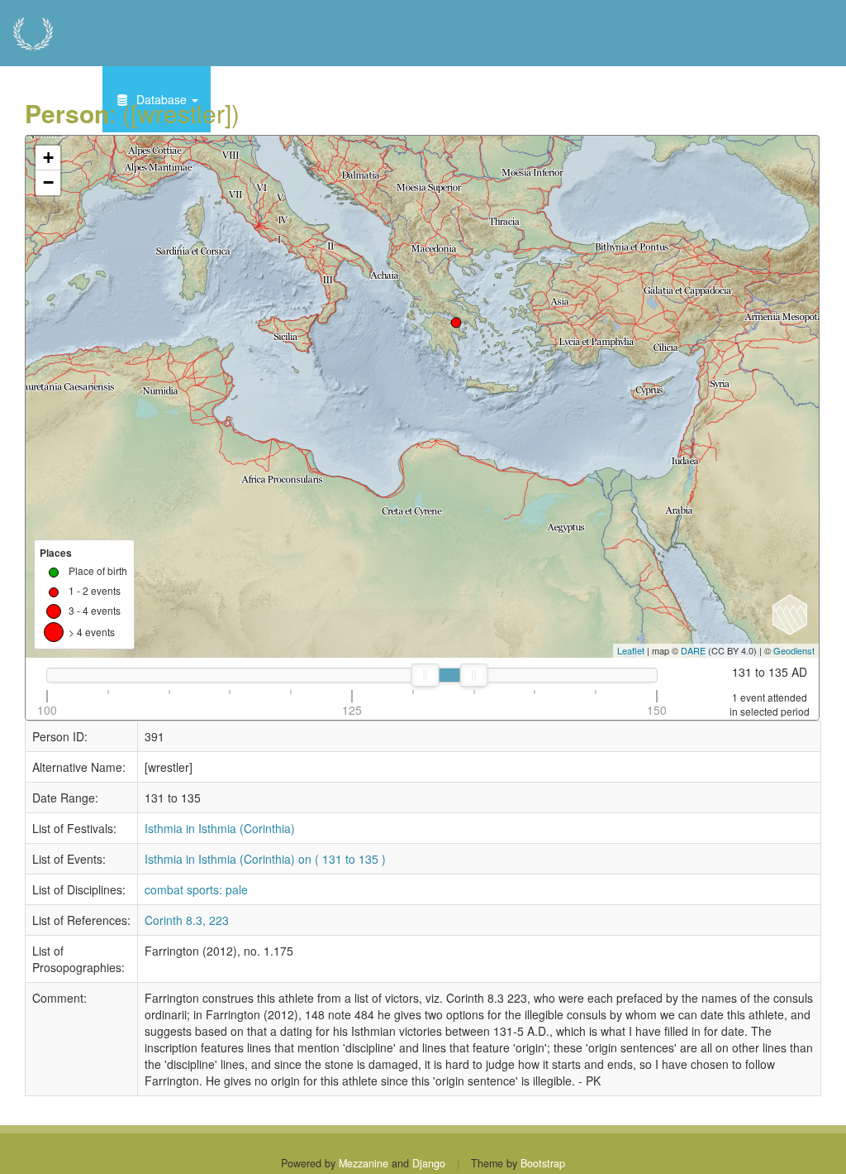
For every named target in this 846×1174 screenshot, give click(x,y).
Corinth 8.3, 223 (187, 920)
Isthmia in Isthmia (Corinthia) (220, 828)
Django (428, 1163)
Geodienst (794, 650)
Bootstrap (542, 1163)
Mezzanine (363, 1163)
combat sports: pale (196, 889)
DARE (693, 650)
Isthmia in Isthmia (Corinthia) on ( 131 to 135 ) (265, 859)
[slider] (425, 675)
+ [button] (48, 157)
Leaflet (630, 650)
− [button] (48, 182)
